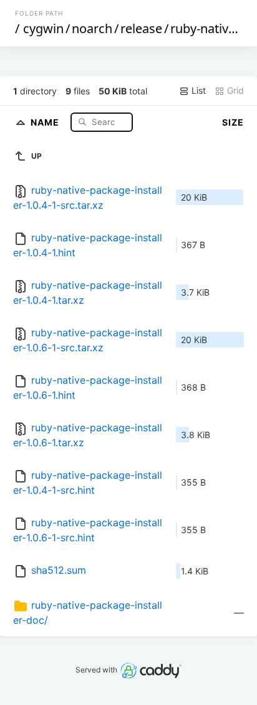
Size (233, 122)
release (141, 28)
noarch (92, 28)
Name (46, 121)
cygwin (43, 28)
